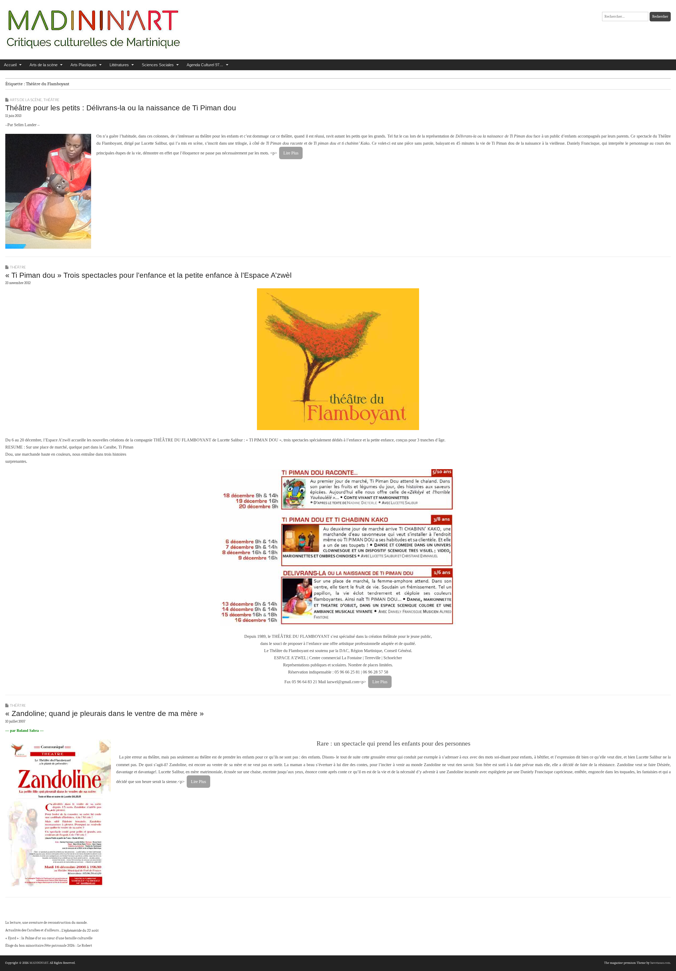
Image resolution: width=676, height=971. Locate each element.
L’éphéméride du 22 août (80, 930)
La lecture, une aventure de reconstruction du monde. (46, 922)
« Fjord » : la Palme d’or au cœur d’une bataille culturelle (48, 938)
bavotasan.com (660, 963)
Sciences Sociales (158, 65)
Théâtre (51, 99)
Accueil (10, 65)
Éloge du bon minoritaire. (24, 945)
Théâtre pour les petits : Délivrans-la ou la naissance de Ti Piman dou (120, 108)
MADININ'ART (39, 963)
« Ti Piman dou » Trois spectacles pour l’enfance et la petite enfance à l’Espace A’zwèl (148, 275)
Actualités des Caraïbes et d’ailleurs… (33, 930)
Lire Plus (290, 153)
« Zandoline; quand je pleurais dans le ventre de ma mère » (104, 713)
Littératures (119, 65)
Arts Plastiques (84, 65)
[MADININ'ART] (93, 25)
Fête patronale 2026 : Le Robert (68, 945)
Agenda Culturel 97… (205, 65)
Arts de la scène (44, 65)
